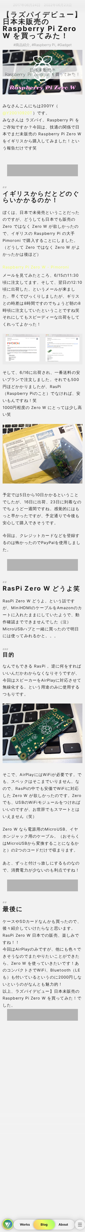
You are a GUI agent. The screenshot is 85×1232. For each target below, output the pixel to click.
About (63, 1224)
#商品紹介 (21, 45)
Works (25, 1224)
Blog (44, 1224)
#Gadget (64, 45)
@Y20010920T (18, 113)
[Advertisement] (42, 170)
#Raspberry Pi (43, 45)
